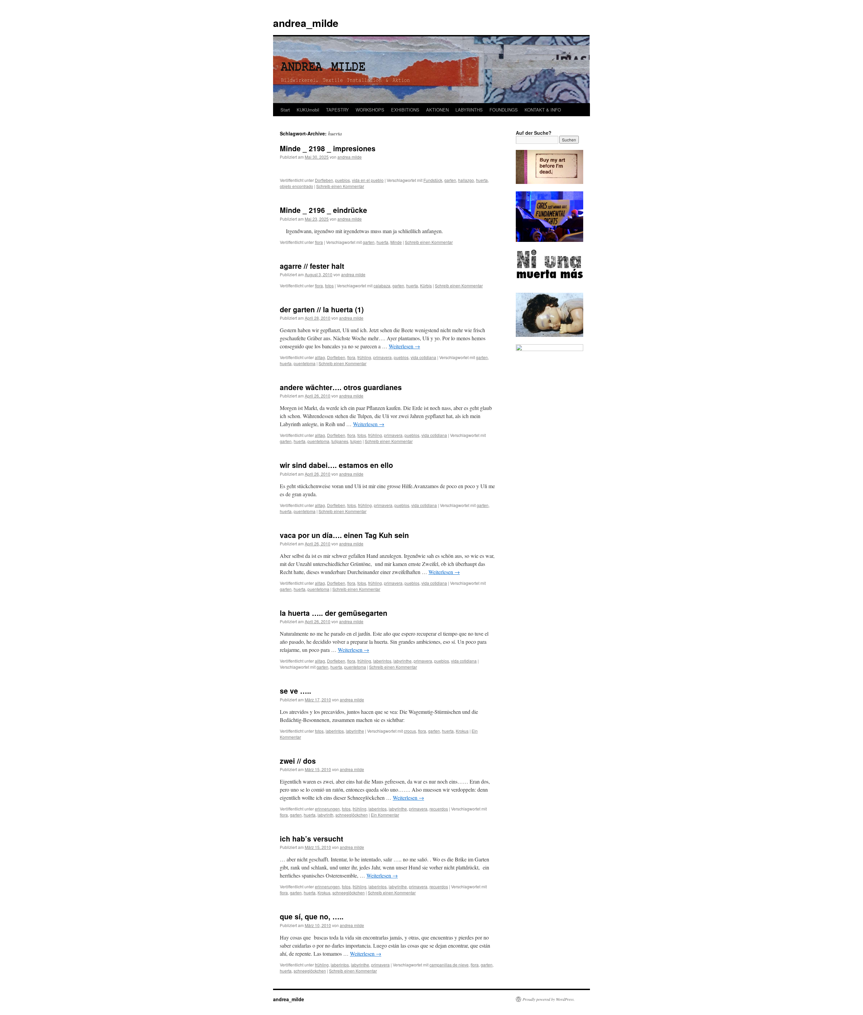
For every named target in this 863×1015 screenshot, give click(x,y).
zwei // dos (298, 761)
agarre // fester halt (312, 266)
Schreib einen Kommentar (340, 186)
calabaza (382, 285)
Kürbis (426, 285)
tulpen (356, 441)
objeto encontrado (296, 186)
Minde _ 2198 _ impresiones (328, 148)
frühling (364, 357)
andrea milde (349, 157)
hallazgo (466, 180)
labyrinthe (402, 661)
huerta (482, 180)
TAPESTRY (337, 109)
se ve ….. (295, 691)
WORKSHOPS (370, 109)
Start (285, 109)
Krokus (462, 731)
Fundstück (432, 180)
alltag (320, 357)
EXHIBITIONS (405, 109)
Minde (396, 242)
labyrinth (325, 815)
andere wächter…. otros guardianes (341, 387)
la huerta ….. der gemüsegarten (333, 613)
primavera (382, 357)
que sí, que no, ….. (312, 916)
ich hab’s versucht (311, 838)
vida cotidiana (423, 357)
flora (319, 242)
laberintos (382, 661)
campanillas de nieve (449, 965)
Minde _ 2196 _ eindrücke (323, 210)
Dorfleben (324, 180)
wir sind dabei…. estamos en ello (336, 465)
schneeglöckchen (351, 815)
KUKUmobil (308, 109)
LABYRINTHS (469, 109)
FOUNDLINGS (503, 109)
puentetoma (305, 363)
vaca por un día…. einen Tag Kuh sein (344, 535)
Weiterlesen (404, 346)
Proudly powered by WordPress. (549, 999)
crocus (410, 731)
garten (450, 180)
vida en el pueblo (368, 180)
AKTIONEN (437, 109)
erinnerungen (327, 809)
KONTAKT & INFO (543, 109)
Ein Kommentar (385, 815)
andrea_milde (305, 22)
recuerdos (438, 809)
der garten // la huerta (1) (322, 309)
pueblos (342, 180)
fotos (329, 285)
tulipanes (339, 441)
